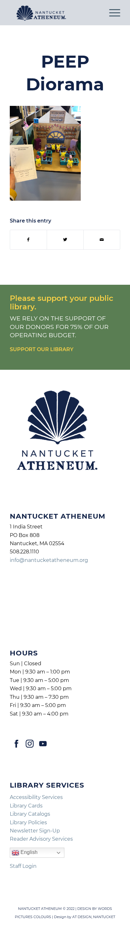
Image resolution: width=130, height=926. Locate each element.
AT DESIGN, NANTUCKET (93, 917)
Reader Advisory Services (41, 839)
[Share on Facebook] (28, 239)
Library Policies (28, 822)
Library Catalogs (30, 814)
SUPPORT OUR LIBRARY (42, 349)
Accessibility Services (36, 797)
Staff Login (23, 866)
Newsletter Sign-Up (35, 831)
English (28, 852)
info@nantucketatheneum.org (49, 560)
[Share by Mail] (102, 239)
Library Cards (26, 806)
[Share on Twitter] (65, 239)
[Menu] (111, 12)
